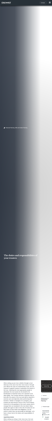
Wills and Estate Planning (21, 127)
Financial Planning (10, 127)
